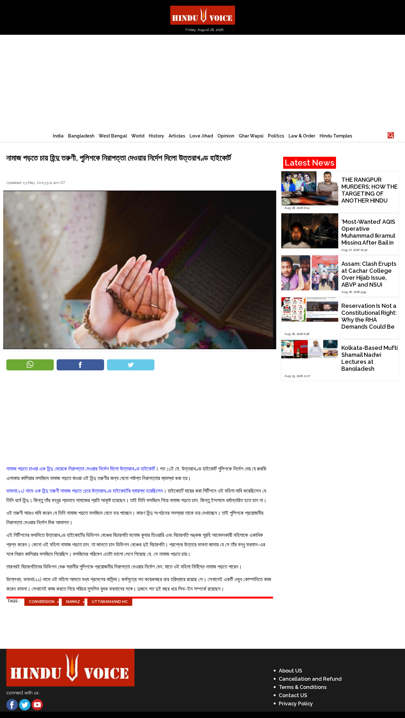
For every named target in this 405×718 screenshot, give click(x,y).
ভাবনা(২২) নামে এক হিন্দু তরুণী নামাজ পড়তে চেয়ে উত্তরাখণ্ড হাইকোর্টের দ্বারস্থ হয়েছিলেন (84, 491)
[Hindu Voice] (202, 15)
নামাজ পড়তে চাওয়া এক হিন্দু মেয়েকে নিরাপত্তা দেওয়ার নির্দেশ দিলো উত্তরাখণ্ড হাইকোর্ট (80, 468)
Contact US (293, 695)
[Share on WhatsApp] (30, 364)
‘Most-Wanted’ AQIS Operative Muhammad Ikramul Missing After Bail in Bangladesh (368, 235)
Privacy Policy (296, 704)
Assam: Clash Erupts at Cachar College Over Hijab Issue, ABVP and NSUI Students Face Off (368, 277)
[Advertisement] (202, 82)
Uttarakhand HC (110, 601)
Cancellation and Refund (310, 679)
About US (290, 671)
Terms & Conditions (303, 687)
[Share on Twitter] (130, 364)
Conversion (41, 601)
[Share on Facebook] (80, 364)
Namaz (73, 601)
